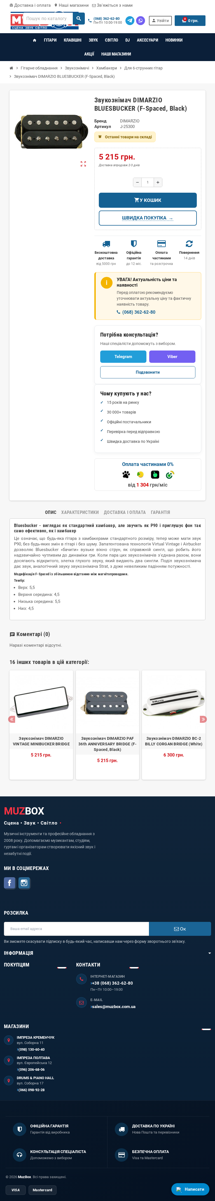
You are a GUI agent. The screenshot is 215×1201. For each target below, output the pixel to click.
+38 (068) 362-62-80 (112, 983)
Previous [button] (11, 719)
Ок (182, 929)
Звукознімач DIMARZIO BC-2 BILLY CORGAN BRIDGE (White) (174, 741)
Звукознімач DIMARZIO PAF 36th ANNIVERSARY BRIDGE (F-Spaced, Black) (107, 744)
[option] (41, 725)
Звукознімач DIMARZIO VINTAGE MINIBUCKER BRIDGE (41, 741)
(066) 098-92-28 (31, 1090)
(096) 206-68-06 (31, 1069)
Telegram (123, 356)
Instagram (24, 883)
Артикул (102, 126)
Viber (172, 356)
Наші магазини (71, 5)
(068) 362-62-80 (107, 19)
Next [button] (203, 719)
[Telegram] (129, 20)
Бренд (100, 121)
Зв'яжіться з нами (114, 5)
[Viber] (140, 20)
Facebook (10, 883)
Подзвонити (148, 372)
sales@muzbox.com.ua (113, 1006)
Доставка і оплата (30, 5)
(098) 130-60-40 (31, 1049)
